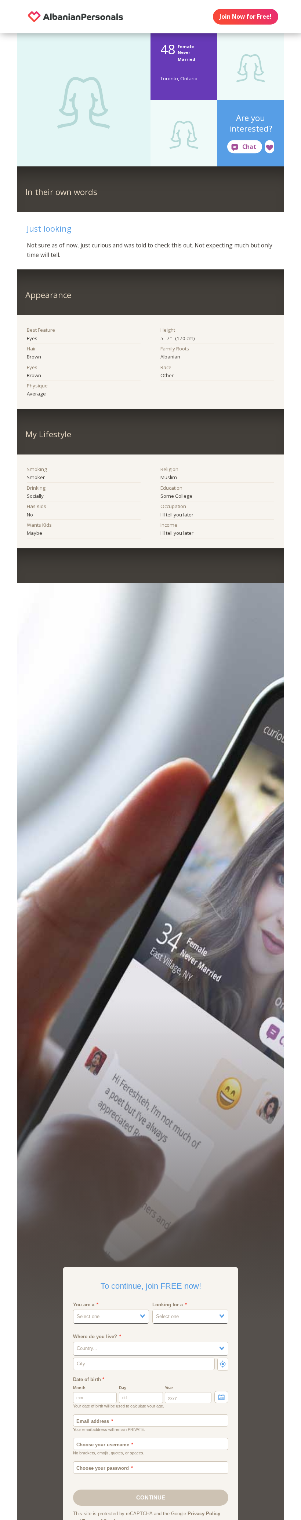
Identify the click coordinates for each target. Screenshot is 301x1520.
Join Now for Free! (245, 16)
